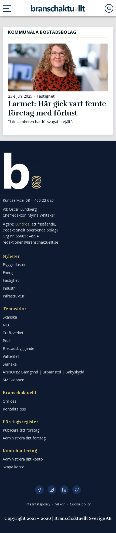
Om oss (9, 401)
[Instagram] (51, 489)
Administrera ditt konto (23, 459)
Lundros (22, 224)
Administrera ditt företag (24, 438)
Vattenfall (11, 356)
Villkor (60, 504)
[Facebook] (39, 489)
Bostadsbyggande (18, 348)
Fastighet (46, 96)
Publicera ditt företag (21, 430)
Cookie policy (80, 504)
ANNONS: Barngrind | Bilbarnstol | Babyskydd (43, 372)
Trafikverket (13, 332)
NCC (7, 324)
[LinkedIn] (64, 489)
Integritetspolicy (38, 504)
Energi (8, 272)
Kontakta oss (14, 409)
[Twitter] (76, 489)
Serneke (10, 364)
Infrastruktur (13, 296)
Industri (9, 288)
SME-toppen (13, 379)
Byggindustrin (14, 264)
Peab (7, 340)
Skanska (10, 317)
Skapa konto (14, 466)
